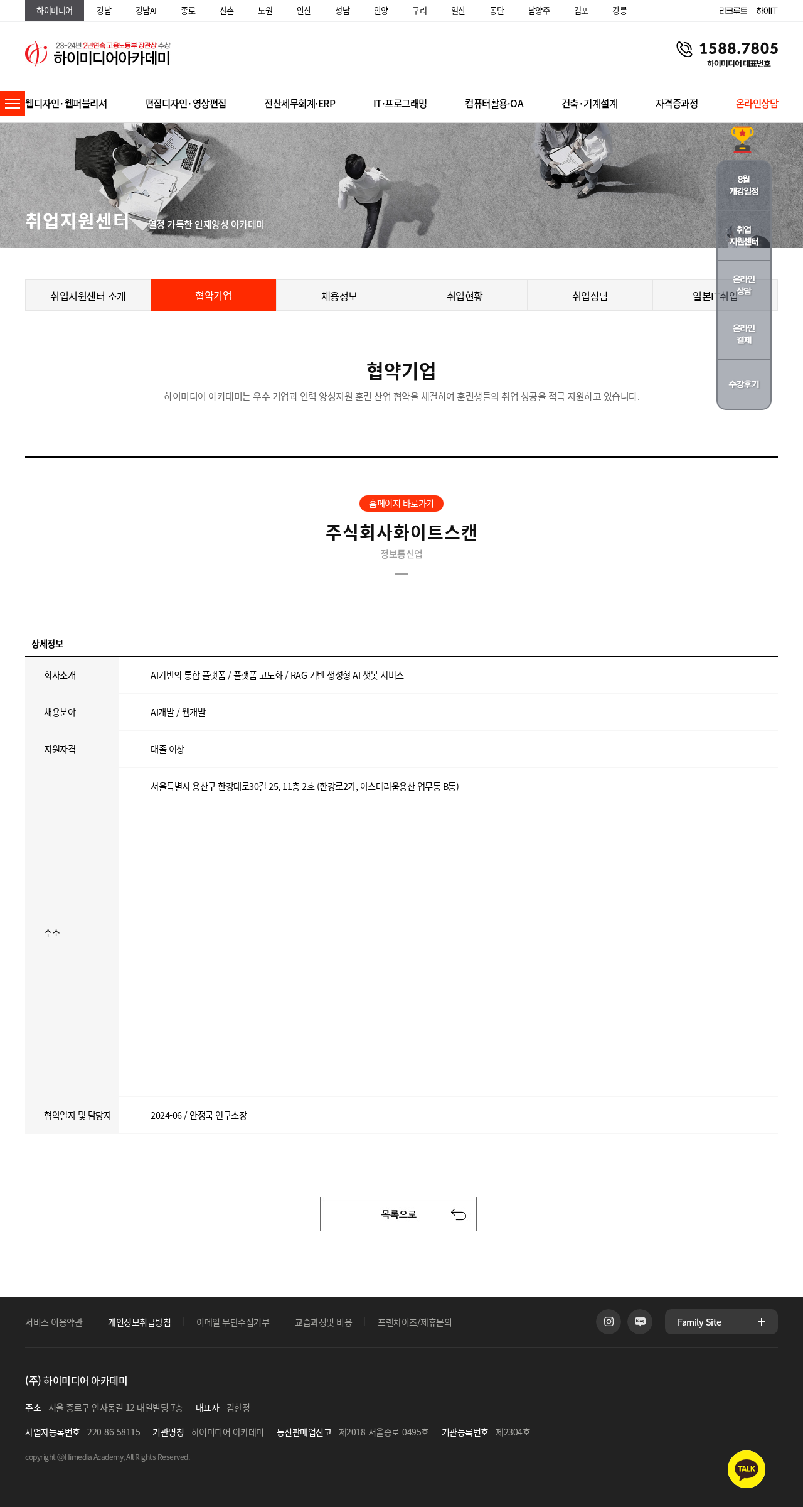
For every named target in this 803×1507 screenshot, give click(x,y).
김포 (581, 10)
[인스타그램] (608, 1321)
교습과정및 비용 (323, 1321)
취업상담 (590, 295)
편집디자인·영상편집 (185, 103)
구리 (419, 10)
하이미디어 (54, 10)
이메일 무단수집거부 (232, 1321)
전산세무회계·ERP (299, 103)
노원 (265, 10)
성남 (342, 10)
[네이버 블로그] (639, 1321)
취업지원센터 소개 (88, 295)
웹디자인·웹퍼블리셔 (66, 103)
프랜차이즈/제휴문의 (415, 1321)
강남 (104, 10)
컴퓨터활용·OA (494, 103)
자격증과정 (677, 103)
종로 (188, 10)
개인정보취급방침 (139, 1321)
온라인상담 (757, 103)
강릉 (619, 10)
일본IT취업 (715, 295)
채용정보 (339, 295)
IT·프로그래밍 (400, 103)
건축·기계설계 (589, 103)
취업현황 (465, 295)
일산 (458, 10)
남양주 (539, 10)
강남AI (146, 10)
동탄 (496, 10)
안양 (381, 10)
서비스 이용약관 (53, 1321)
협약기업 (213, 295)
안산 (304, 10)
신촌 (227, 10)
